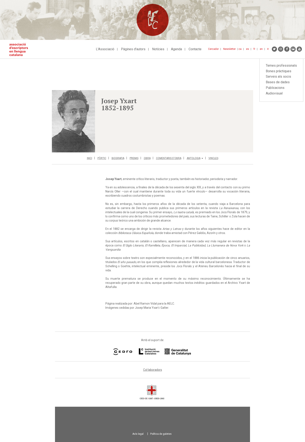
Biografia (118, 158)
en (261, 49)
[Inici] (20, 49)
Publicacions (275, 88)
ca (240, 49)
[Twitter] (274, 49)
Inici (89, 158)
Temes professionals (281, 65)
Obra (147, 158)
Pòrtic (102, 158)
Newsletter (229, 49)
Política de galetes (161, 433)
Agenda (176, 49)
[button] (73, 121)
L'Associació (105, 49)
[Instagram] (280, 49)
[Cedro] (122, 351)
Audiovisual (274, 93)
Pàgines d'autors (133, 49)
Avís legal (138, 433)
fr (254, 49)
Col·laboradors (152, 369)
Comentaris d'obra (168, 158)
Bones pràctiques (278, 71)
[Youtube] (299, 49)
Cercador (213, 49)
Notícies (158, 49)
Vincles (213, 158)
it (268, 49)
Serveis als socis (278, 76)
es (247, 49)
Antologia (193, 158)
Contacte (195, 49)
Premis (134, 158)
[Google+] (293, 49)
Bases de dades (278, 82)
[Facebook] (286, 49)
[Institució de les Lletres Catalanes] (165, 351)
